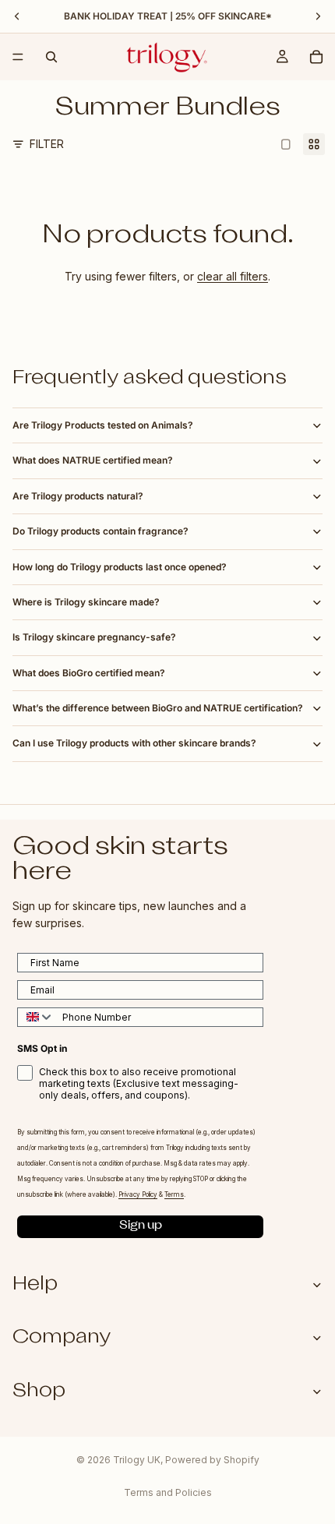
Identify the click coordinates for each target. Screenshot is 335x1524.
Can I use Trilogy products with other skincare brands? (134, 743)
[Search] (51, 57)
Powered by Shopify (212, 1460)
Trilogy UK (136, 1460)
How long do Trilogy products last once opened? (119, 567)
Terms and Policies (168, 1492)
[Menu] (18, 57)
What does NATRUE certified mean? (92, 460)
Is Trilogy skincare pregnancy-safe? (94, 637)
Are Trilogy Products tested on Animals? (102, 425)
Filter (47, 143)
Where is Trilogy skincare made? (86, 602)
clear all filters (232, 276)
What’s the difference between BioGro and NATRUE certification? (157, 708)
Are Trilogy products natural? (77, 496)
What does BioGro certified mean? (88, 673)
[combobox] (36, 1017)
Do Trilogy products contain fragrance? (100, 531)
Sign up (140, 1227)
